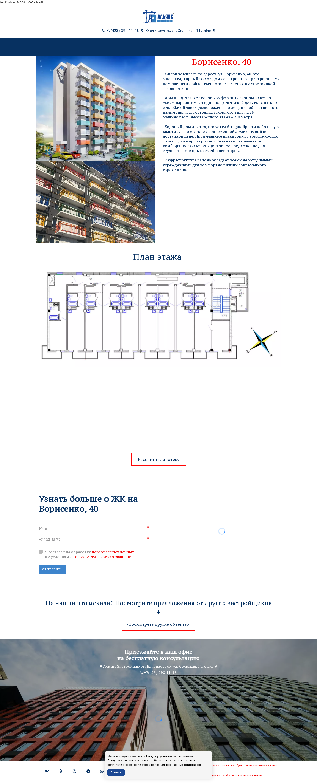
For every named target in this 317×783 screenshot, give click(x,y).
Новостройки (50, 47)
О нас (187, 47)
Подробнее (192, 764)
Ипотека (161, 47)
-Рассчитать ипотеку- (158, 459)
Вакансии (246, 47)
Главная (21, 47)
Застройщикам (215, 47)
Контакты (273, 47)
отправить (52, 569)
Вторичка (85, 47)
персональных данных (113, 552)
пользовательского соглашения (102, 556)
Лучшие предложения (123, 47)
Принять (116, 772)
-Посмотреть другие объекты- (159, 624)
